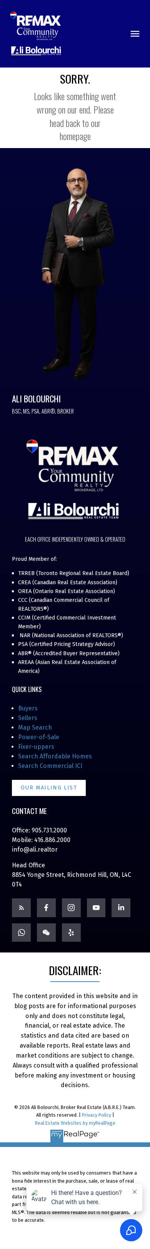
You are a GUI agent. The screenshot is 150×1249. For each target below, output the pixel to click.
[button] (49, 788)
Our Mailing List (49, 787)
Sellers (27, 718)
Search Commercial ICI (50, 766)
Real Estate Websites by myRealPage (75, 1123)
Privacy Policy (96, 1115)
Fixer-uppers (36, 746)
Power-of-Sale (38, 737)
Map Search (35, 727)
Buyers (28, 708)
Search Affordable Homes (55, 756)
